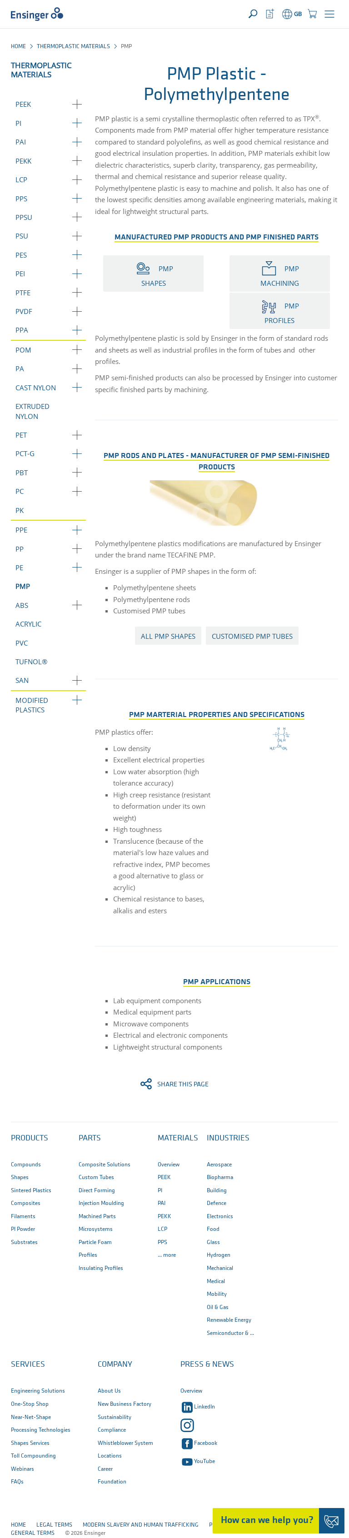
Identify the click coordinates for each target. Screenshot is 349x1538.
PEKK (23, 160)
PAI (20, 141)
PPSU (23, 217)
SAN (22, 680)
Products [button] (29, 1139)
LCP (21, 179)
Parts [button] (90, 1139)
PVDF (23, 311)
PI (18, 123)
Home (18, 47)
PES (21, 254)
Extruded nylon (32, 411)
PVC (21, 642)
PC (19, 491)
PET (21, 434)
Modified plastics (31, 705)
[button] (329, 14)
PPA (21, 329)
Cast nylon (35, 387)
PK (19, 510)
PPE (21, 529)
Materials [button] (178, 1139)
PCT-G (25, 453)
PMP (22, 586)
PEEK (23, 104)
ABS (21, 605)
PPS (21, 198)
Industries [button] (228, 1139)
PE (19, 567)
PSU (21, 235)
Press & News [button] (207, 1365)
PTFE (22, 292)
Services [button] (28, 1365)
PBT (21, 472)
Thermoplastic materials (73, 47)
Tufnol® (31, 661)
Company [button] (115, 1365)
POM (23, 349)
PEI (20, 273)
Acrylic (28, 623)
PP (19, 548)
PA (19, 368)
